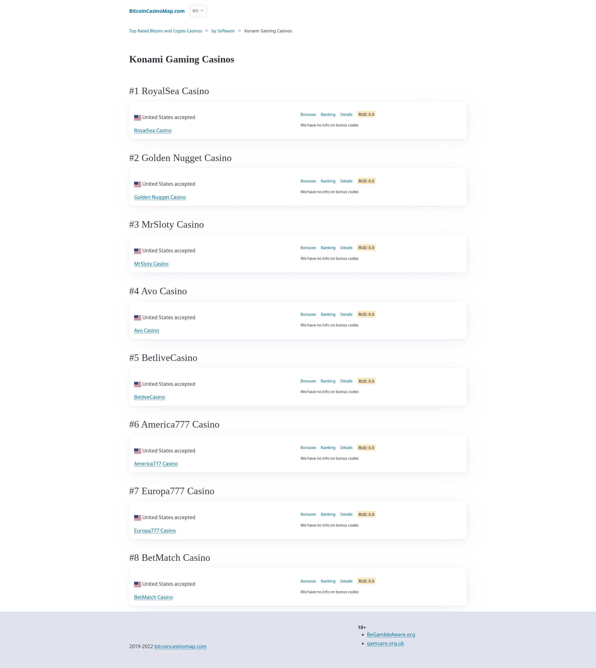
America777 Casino (156, 463)
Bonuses (308, 114)
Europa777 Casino (155, 530)
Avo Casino (146, 330)
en (195, 10)
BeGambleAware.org (391, 634)
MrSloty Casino (151, 263)
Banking (328, 114)
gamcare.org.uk (385, 643)
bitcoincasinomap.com (180, 646)
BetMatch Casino (153, 597)
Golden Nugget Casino (160, 197)
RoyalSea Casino (153, 130)
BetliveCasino (149, 397)
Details (346, 114)
